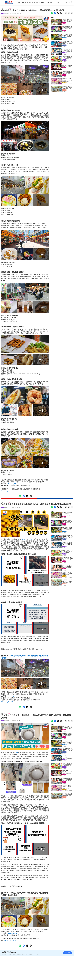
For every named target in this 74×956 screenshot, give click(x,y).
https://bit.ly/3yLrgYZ (7, 491)
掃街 (17, 752)
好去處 (9, 8)
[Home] (8, 2)
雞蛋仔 (32, 539)
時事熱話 (64, 37)
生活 (5, 8)
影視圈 (64, 22)
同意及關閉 (67, 952)
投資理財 (64, 583)
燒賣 (23, 539)
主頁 (2, 8)
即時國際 (64, 45)
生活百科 (64, 52)
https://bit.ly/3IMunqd (13, 484)
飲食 (9, 502)
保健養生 (64, 82)
